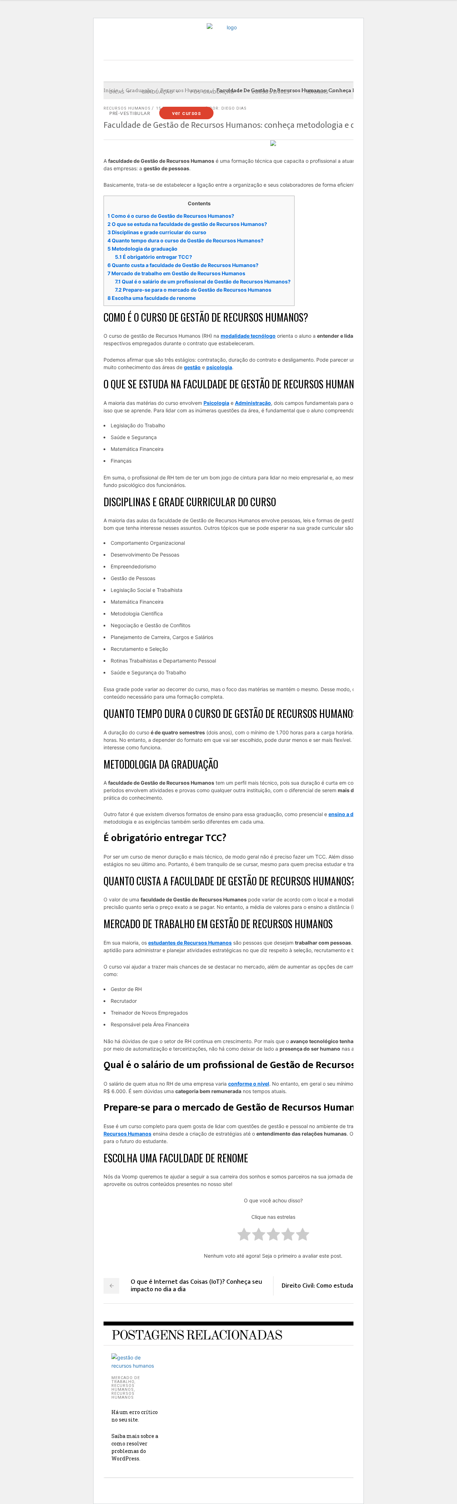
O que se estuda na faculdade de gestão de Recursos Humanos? (187, 224)
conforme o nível (248, 1084)
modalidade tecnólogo (248, 336)
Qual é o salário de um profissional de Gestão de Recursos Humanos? (203, 281)
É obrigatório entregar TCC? (153, 257)
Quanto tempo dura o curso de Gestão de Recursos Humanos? (185, 240)
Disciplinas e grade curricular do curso (156, 232)
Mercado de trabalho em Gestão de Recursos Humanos (176, 273)
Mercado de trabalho (125, 1379)
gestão (192, 367)
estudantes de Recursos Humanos (190, 943)
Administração (253, 403)
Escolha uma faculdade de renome (151, 298)
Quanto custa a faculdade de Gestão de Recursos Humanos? (182, 265)
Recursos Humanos (123, 1387)
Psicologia (216, 403)
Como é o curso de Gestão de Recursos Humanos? (170, 216)
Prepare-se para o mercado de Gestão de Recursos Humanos (193, 290)
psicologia (219, 367)
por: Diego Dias (228, 108)
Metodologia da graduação (142, 249)
